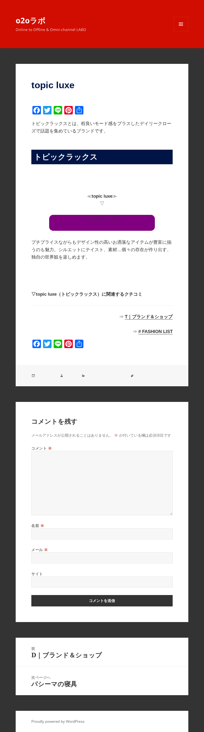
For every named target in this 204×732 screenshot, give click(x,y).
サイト (37, 573)
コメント (41, 448)
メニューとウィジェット (180, 31)
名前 (37, 525)
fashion (71, 375)
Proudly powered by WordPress (57, 721)
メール (39, 549)
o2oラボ (31, 20)
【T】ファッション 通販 (106, 375)
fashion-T (143, 375)
